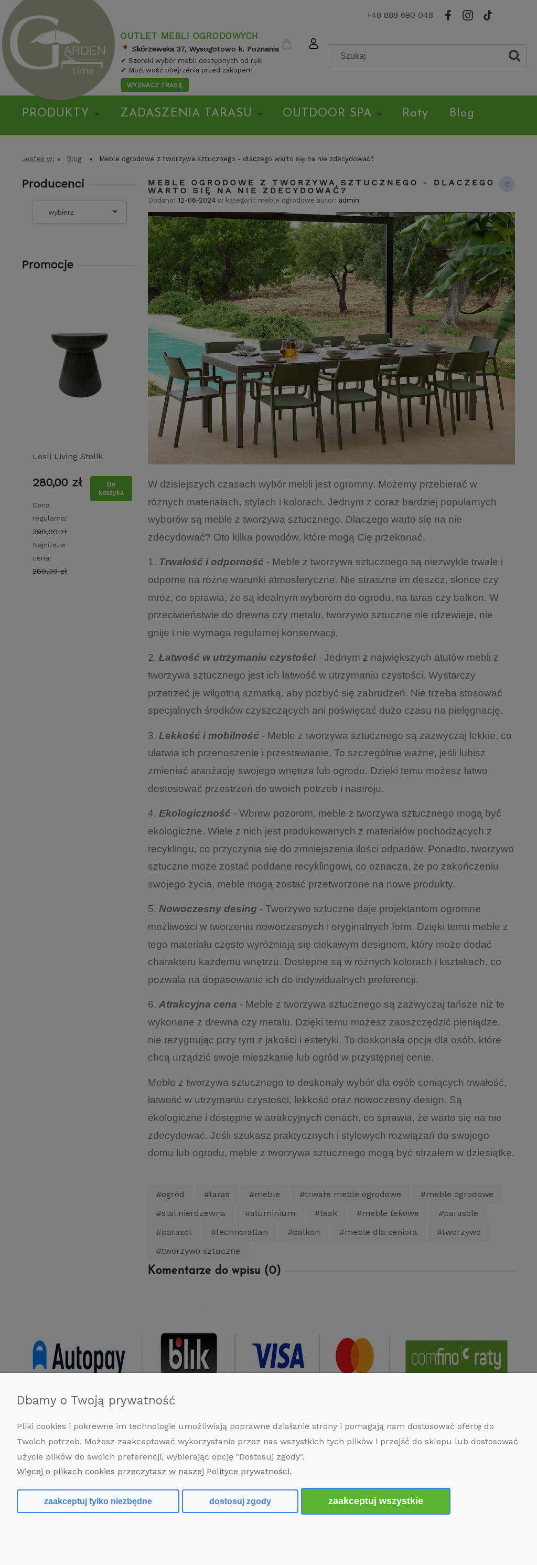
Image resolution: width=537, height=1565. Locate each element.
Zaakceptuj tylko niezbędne (98, 1501)
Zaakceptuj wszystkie (375, 1500)
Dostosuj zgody (240, 1501)
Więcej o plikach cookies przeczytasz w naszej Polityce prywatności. (154, 1471)
